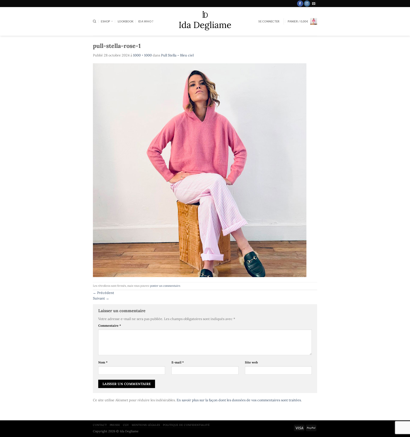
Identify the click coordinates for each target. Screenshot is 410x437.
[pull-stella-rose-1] (199, 170)
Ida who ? (145, 21)
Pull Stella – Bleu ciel (177, 55)
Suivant (101, 298)
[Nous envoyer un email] (314, 3)
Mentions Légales (146, 425)
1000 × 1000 (142, 55)
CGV (126, 425)
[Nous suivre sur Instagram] (307, 3)
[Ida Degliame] (205, 21)
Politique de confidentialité (186, 425)
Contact (100, 425)
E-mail (177, 362)
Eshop (105, 21)
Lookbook (125, 21)
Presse (115, 425)
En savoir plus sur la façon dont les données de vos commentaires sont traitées (239, 400)
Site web (251, 362)
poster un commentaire (165, 286)
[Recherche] (94, 21)
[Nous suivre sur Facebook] (300, 3)
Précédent (103, 293)
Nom (103, 362)
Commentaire (109, 326)
